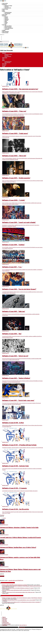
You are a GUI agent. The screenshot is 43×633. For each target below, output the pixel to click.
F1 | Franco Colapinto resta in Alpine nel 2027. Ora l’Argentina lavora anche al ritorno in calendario (21, 602)
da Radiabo (12, 582)
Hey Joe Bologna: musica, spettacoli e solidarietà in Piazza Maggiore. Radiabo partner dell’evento (21, 585)
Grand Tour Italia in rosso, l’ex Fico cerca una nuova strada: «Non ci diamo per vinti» (18, 592)
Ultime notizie (5, 3)
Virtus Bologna (7, 13)
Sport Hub (4, 24)
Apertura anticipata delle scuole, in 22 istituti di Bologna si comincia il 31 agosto (17, 588)
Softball (6, 22)
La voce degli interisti (8, 28)
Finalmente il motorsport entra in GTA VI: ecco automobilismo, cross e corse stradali (18, 600)
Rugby (5, 21)
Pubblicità (4, 617)
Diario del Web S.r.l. (23, 625)
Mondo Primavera (7, 27)
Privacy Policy (4, 621)
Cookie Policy (4, 620)
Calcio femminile (7, 7)
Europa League (5, 9)
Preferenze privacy (5, 622)
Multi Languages (5, 31)
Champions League (8, 5)
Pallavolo (6, 20)
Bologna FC (4, 4)
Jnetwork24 (6, 29)
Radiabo (3, 30)
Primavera (6, 6)
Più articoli (2, 515)
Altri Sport (4, 15)
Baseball (6, 16)
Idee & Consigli (5, 32)
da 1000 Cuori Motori (18, 595)
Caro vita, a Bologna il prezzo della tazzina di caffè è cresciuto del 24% (16, 590)
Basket (3, 11)
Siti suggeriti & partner (6, 624)
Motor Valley (4, 14)
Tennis (5, 23)
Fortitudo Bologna (7, 12)
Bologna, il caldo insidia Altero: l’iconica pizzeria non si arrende (14, 584)
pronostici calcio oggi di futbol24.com (15, 580)
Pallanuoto (6, 19)
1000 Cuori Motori (8, 25)
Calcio (3, 10)
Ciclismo (6, 18)
